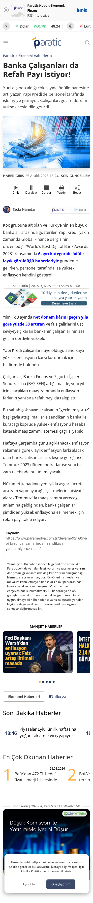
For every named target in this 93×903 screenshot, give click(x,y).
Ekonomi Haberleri (33, 55)
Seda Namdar (24, 209)
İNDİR (82, 10)
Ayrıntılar (29, 884)
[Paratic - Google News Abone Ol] (70, 211)
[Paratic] (47, 43)
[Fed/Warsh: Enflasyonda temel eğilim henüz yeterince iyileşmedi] (38, 652)
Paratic (9, 55)
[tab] (40, 682)
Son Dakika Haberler (32, 713)
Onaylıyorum (60, 884)
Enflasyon (58, 696)
